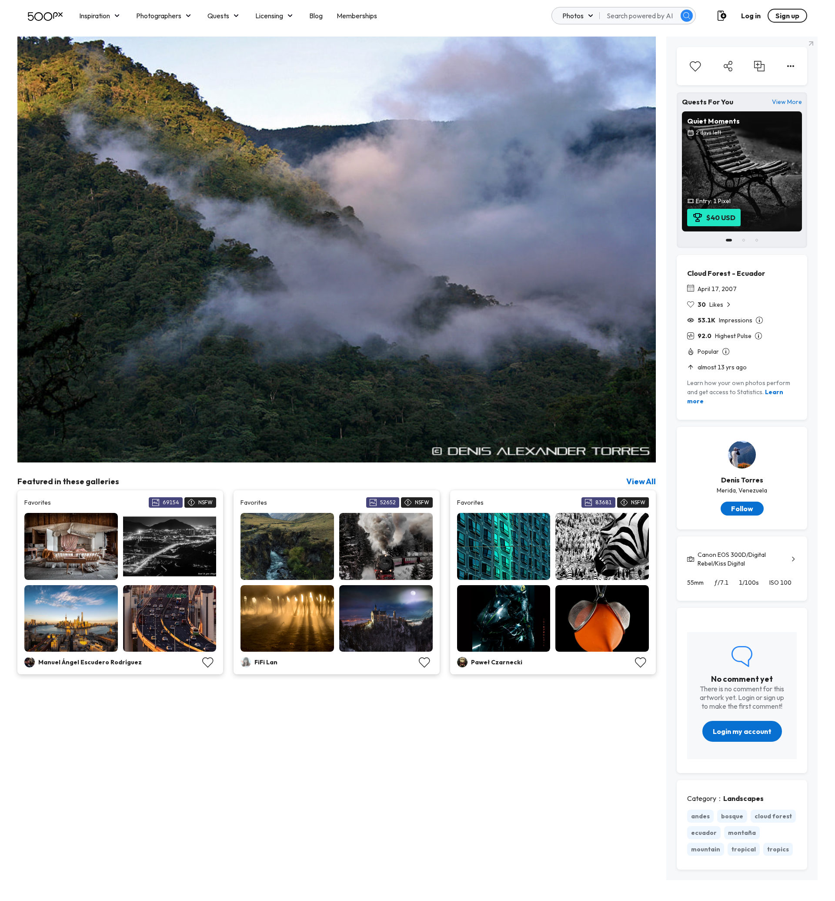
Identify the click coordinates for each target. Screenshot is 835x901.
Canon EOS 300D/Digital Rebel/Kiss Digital (732, 559)
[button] (687, 16)
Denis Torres (742, 480)
